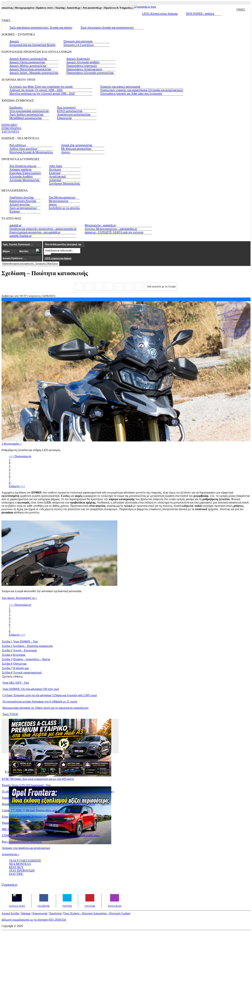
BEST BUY (16, 867)
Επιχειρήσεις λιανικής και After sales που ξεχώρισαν (131, 93)
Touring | (50, 7)
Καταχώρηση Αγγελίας (22, 200)
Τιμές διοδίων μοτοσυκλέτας (26, 114)
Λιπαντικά (55, 180)
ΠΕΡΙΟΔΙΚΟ (9, 125)
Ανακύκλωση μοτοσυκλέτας (73, 114)
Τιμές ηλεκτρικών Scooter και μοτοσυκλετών (107, 27)
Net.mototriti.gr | (82, 7)
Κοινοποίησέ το (19, 598)
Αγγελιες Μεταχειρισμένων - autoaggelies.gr (111, 228)
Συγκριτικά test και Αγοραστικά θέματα (32, 44)
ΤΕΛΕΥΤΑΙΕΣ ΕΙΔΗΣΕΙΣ (25, 860)
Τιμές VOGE (10, 714)
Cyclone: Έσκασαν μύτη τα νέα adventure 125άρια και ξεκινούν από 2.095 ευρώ (49, 695)
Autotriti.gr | (64, 7)
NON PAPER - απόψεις (200, 13)
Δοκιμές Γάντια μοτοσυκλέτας (27, 62)
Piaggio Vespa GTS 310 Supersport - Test (26, 785)
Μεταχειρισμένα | (14, 7)
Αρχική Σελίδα (10, 913)
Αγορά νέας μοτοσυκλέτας (76, 145)
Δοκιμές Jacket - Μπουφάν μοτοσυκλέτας (33, 72)
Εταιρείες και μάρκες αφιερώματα (120, 86)
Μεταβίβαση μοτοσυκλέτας (25, 117)
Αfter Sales (55, 166)
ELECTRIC (16, 873)
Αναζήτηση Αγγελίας (21, 197)
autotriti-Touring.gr (20, 235)
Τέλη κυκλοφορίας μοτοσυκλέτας (29, 110)
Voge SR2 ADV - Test (15, 682)
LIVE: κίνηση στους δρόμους (58, 258)
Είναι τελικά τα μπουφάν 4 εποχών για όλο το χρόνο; (33, 816)
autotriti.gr (15, 225)
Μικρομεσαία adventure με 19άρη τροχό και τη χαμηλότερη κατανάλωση (45, 707)
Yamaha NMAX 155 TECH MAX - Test (26, 797)
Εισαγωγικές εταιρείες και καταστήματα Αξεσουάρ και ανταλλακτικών (141, 90)
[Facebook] (79, 287)
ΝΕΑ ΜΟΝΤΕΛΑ (20, 863)
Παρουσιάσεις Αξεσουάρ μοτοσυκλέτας (90, 72)
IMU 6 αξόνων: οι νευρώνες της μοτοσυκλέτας (29, 829)
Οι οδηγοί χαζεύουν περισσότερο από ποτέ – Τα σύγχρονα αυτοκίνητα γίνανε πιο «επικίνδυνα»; (58, 791)
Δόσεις (53, 204)
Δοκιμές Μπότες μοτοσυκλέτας (27, 65)
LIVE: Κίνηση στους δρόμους (160, 13)
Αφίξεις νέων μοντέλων (23, 148)
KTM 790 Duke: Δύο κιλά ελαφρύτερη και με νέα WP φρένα (38, 778)
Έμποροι (14, 211)
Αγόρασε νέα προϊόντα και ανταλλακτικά (26, 848)
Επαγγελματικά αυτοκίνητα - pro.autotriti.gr (34, 232)
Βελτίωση (55, 169)
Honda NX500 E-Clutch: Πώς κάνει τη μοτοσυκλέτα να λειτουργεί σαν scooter (48, 804)
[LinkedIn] (129, 287)
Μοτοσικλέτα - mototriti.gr (100, 225)
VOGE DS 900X (19, 757)
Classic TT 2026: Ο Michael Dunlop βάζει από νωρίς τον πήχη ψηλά (42, 810)
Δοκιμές (14, 41)
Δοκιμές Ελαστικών (78, 58)
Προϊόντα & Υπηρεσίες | (108, 7)
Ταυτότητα (55, 913)
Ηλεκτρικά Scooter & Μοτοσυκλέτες (31, 152)
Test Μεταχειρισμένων (62, 197)
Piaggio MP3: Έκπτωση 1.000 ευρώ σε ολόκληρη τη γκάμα (37, 822)
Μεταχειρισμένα (58, 200)
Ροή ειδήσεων (17, 145)
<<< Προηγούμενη (20, 456)
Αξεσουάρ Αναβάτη (21, 176)
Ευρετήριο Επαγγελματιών (25, 173)
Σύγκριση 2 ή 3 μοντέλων (78, 44)
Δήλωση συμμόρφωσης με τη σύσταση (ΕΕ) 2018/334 (33, 919)
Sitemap (25, 913)
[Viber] (109, 287)
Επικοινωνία (64, 117)
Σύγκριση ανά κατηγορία (77, 41)
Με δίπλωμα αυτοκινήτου (76, 148)
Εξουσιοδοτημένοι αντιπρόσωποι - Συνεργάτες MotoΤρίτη (30, 263)
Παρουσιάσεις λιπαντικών (81, 65)
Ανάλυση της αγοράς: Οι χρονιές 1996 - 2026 (36, 90)
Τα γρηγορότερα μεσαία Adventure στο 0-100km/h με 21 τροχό (39, 701)
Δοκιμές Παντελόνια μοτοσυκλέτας (30, 69)
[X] (89, 287)
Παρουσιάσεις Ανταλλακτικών (84, 69)
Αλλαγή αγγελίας (19, 204)
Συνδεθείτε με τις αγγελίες (64, 207)
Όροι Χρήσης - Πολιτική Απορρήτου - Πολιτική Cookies (96, 913)
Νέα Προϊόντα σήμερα (22, 166)
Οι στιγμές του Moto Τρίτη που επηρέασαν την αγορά (41, 86)
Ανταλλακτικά (57, 176)
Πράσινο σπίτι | (34, 7)
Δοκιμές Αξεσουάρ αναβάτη (82, 62)
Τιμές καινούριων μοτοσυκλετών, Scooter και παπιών (40, 27)
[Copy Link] (139, 287)
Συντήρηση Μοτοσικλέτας (64, 183)
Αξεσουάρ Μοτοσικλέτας (24, 180)
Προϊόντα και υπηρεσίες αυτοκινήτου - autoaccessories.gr (43, 228)
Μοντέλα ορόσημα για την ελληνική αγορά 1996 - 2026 (42, 93)
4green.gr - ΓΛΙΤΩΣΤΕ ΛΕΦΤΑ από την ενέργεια (114, 232)
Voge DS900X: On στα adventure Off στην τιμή (30, 689)
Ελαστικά (54, 173)
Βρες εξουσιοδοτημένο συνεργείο (22, 841)
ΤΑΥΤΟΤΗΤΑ (10, 131)
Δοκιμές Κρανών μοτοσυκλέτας (28, 58)
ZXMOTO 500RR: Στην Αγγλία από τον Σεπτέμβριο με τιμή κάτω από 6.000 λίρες (51, 835)
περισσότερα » (10, 854)
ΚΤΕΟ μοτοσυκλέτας (69, 110)
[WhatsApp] (119, 287)
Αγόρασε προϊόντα (20, 169)
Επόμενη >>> (17, 486)
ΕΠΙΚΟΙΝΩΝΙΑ (11, 128)
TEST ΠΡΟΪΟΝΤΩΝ (22, 870)
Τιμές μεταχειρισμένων (23, 207)
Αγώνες (65, 152)
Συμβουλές (16, 107)
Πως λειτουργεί (66, 107)
